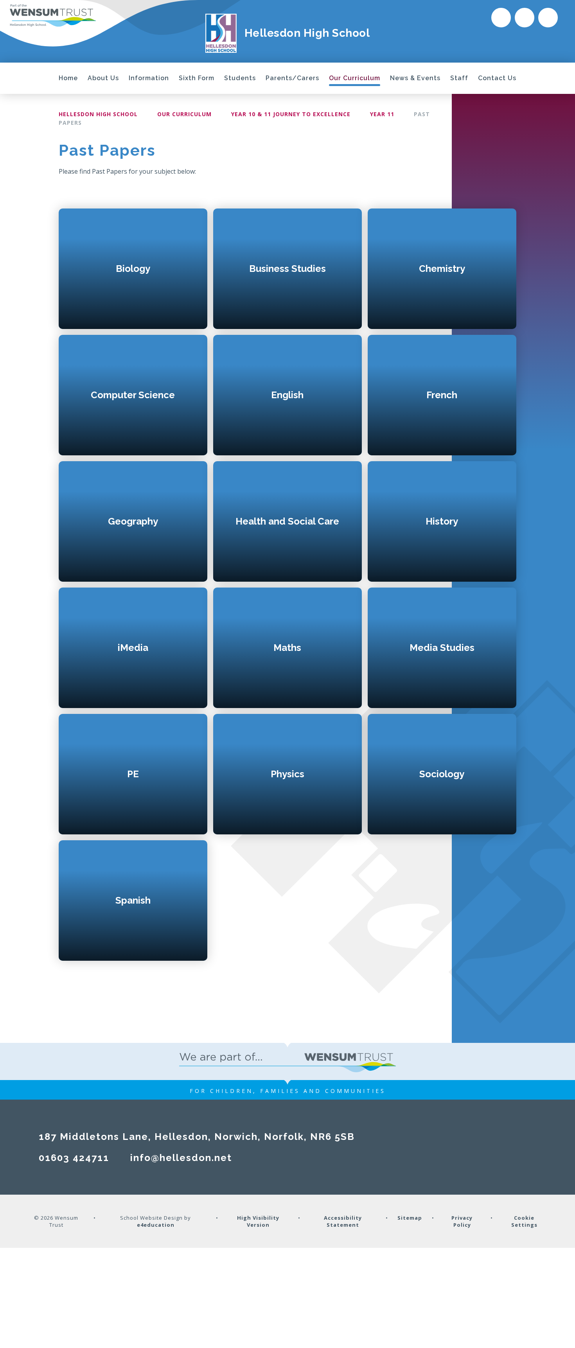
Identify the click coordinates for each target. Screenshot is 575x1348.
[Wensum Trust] (53, 15)
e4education (155, 1224)
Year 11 (382, 114)
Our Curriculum (184, 114)
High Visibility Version (258, 1221)
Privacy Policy (462, 1221)
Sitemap (409, 1217)
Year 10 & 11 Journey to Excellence (290, 114)
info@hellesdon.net (181, 1157)
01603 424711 (74, 1157)
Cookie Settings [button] (524, 1221)
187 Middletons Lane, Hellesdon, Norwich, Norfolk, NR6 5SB (197, 1136)
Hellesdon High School (98, 114)
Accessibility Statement (343, 1221)
